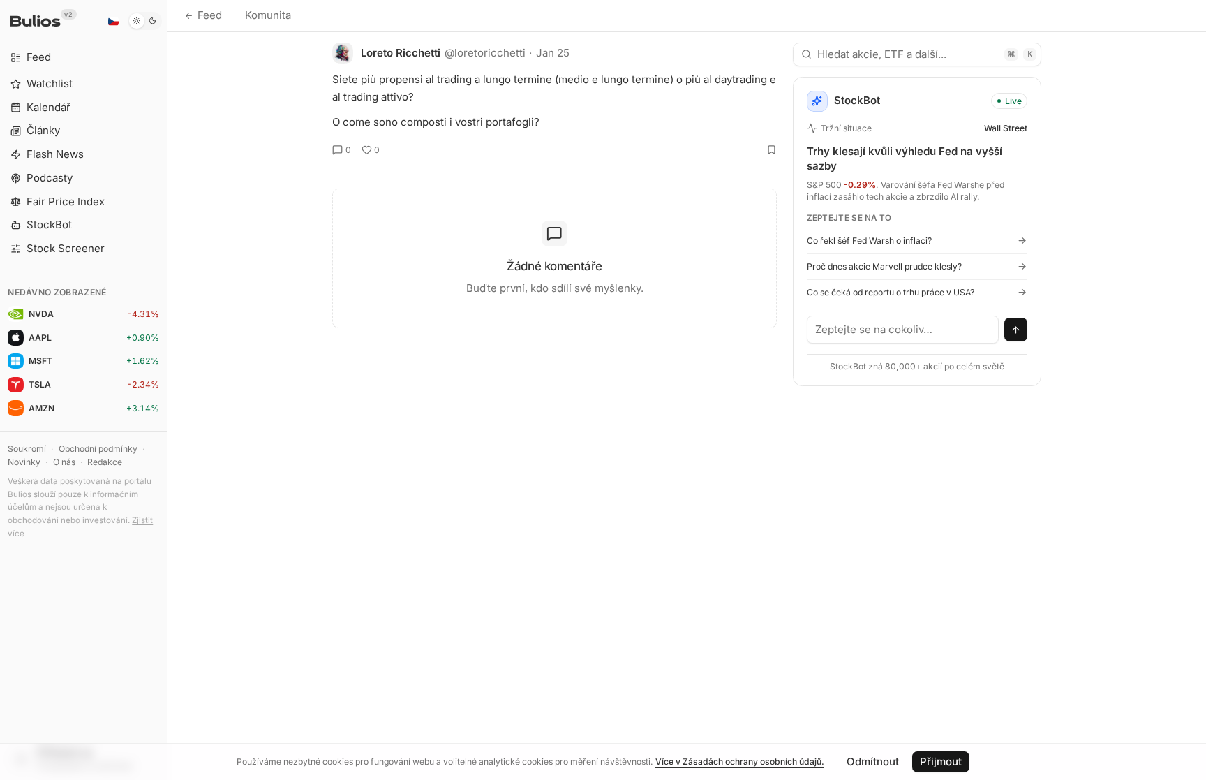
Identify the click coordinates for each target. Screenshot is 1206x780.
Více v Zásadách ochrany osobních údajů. (739, 761)
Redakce (104, 462)
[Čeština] (113, 21)
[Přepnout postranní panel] (167, 390)
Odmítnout (873, 761)
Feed (210, 15)
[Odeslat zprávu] (1016, 329)
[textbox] (903, 330)
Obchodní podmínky (98, 448)
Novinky (24, 462)
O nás (64, 462)
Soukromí (27, 448)
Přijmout (941, 761)
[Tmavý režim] (145, 21)
